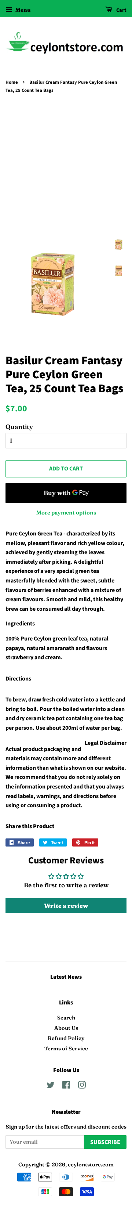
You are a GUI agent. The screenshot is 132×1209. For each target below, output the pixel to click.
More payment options (66, 512)
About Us (66, 1028)
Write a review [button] (66, 905)
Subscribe (105, 1142)
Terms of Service (66, 1048)
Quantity (19, 426)
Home (12, 82)
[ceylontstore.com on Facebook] (66, 1086)
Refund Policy (66, 1038)
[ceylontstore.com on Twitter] (51, 1086)
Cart (120, 10)
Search (66, 1017)
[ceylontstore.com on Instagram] (82, 1086)
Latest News (66, 977)
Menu (22, 10)
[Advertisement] (66, 165)
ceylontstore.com (91, 1164)
